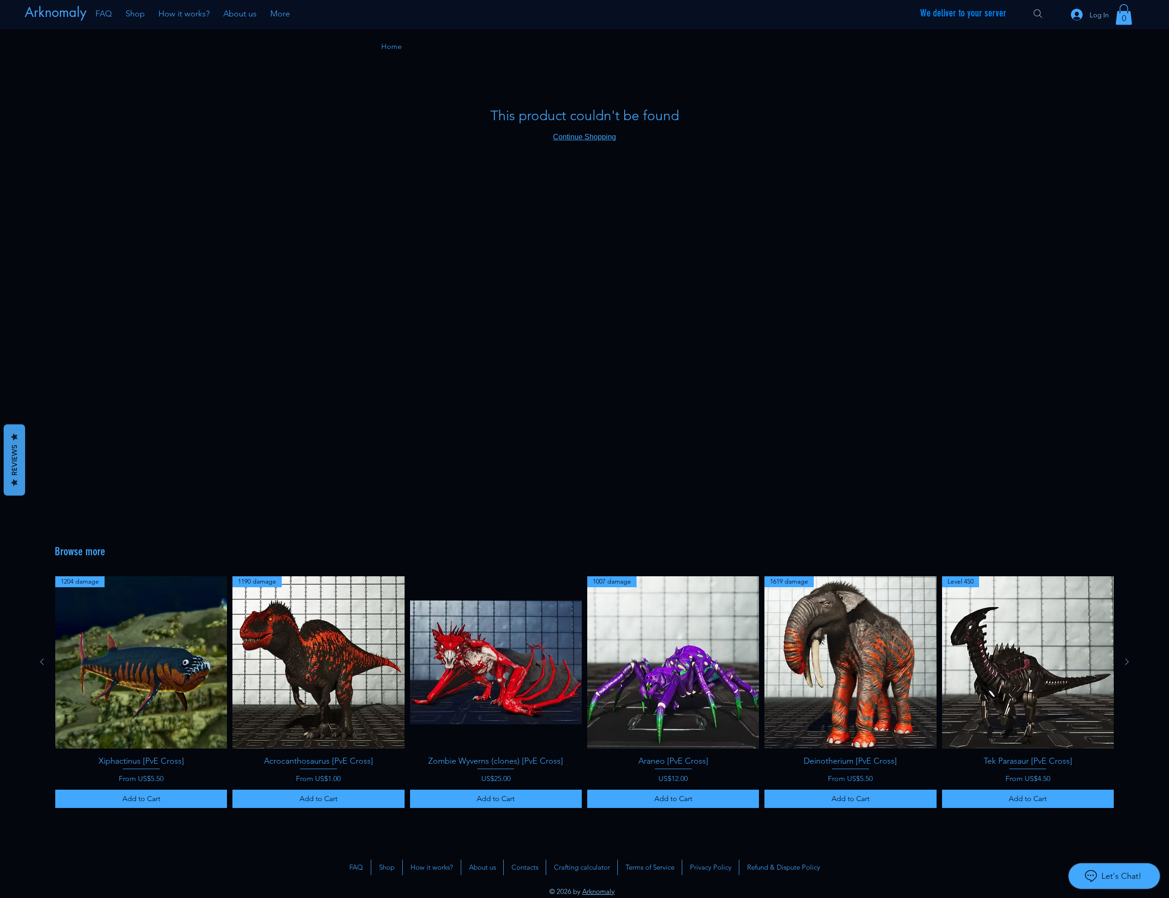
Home (391, 46)
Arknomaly (598, 891)
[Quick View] (496, 662)
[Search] (1037, 13)
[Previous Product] (42, 661)
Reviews (14, 459)
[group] (584, 692)
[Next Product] (1127, 661)
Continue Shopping (584, 137)
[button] (1123, 14)
